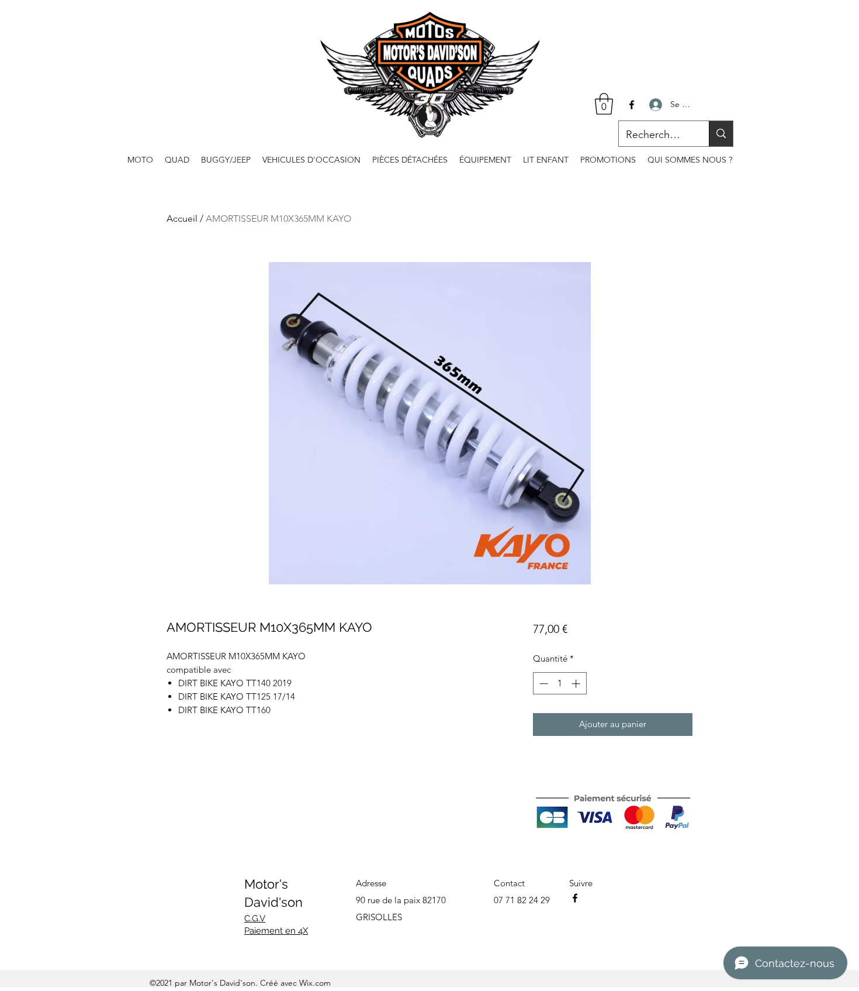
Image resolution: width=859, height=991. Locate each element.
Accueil (182, 218)
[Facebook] (632, 105)
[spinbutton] (559, 683)
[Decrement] (542, 683)
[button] (604, 104)
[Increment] (577, 683)
